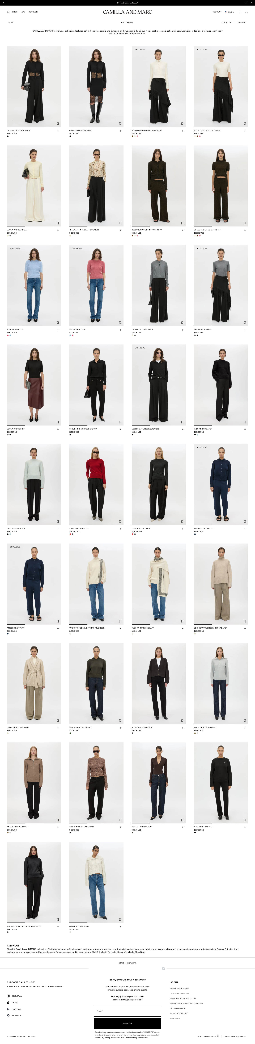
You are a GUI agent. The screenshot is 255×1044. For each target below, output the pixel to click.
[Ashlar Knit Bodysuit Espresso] (132, 832)
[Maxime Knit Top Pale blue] (10, 335)
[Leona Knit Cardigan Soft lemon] (8, 236)
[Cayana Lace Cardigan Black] (8, 136)
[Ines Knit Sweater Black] (195, 435)
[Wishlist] (239, 12)
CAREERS (175, 1018)
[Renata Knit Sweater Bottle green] (70, 733)
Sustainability (178, 1008)
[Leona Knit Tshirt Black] (197, 335)
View (10, 22)
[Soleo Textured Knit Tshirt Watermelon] (200, 136)
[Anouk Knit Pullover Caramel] (195, 733)
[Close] (246, 2)
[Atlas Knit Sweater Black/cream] (195, 832)
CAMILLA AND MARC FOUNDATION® (187, 1003)
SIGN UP (127, 1023)
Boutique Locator (180, 993)
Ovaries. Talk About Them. (183, 998)
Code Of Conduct (179, 1013)
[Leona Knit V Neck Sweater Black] (132, 435)
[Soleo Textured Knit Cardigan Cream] (135, 136)
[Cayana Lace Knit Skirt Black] (70, 136)
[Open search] (8, 12)
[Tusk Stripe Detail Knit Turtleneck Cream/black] (70, 634)
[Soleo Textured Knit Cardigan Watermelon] (137, 136)
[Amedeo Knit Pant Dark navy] (8, 634)
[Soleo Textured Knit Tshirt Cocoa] (197, 136)
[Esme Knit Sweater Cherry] (70, 534)
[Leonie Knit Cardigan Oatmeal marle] (8, 733)
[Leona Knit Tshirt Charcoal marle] (195, 335)
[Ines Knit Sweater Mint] (197, 435)
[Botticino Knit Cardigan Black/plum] (70, 832)
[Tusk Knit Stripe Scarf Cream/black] (132, 634)
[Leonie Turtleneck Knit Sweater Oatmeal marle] (195, 634)
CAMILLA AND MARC (180, 988)
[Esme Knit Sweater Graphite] (73, 534)
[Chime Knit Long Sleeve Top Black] (70, 435)
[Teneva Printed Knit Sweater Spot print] (70, 236)
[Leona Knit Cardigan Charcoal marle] (10, 236)
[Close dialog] (163, 968)
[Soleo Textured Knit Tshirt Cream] (195, 136)
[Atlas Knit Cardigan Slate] (132, 733)
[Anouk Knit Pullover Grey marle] (197, 733)
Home (121, 963)
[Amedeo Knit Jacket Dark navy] (195, 534)
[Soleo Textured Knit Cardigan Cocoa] (132, 136)
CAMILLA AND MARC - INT (20, 1036)
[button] (243, 22)
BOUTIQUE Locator (207, 1036)
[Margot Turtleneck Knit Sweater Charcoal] (8, 932)
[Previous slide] (10, 86)
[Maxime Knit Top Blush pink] (8, 335)
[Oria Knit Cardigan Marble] (70, 932)
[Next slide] (58, 86)
